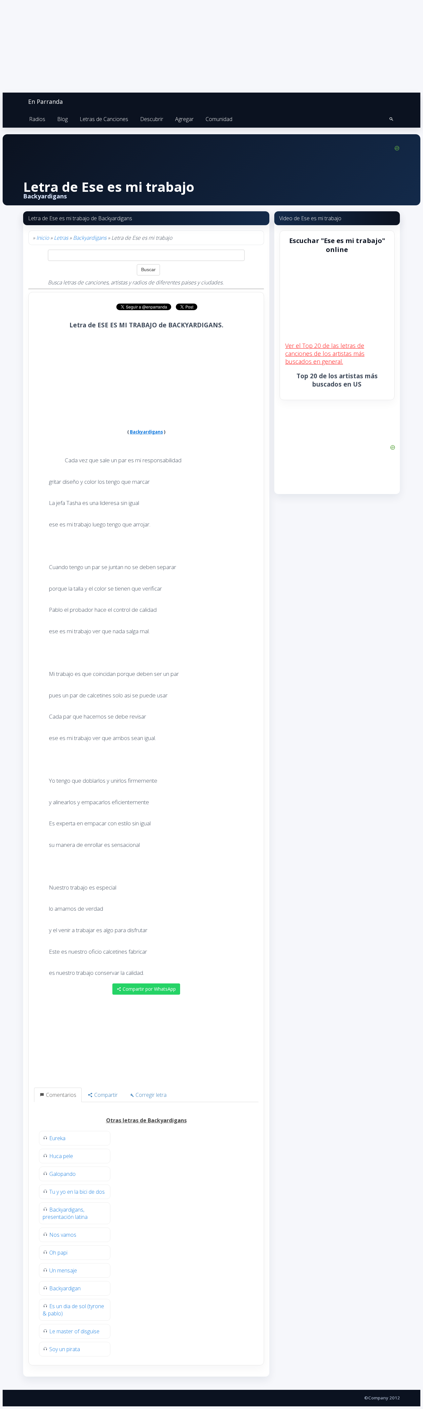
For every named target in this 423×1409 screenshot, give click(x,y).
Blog (62, 119)
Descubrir (151, 119)
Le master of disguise (74, 1331)
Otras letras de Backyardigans (146, 1120)
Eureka (57, 1138)
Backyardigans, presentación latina (65, 1213)
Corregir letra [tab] (150, 1094)
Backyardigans (89, 237)
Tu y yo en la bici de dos (77, 1191)
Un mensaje (63, 1270)
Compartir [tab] (105, 1094)
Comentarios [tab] (60, 1094)
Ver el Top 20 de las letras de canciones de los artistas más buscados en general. (325, 353)
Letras (61, 237)
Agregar (184, 119)
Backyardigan (65, 1288)
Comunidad (219, 119)
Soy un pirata (64, 1349)
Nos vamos (62, 1234)
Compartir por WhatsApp (148, 989)
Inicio (42, 237)
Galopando (62, 1174)
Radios (37, 119)
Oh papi (58, 1252)
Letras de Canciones (104, 119)
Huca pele (61, 1156)
